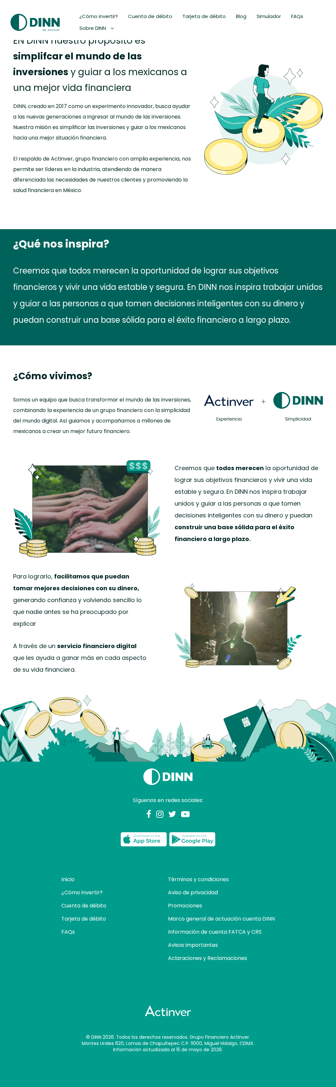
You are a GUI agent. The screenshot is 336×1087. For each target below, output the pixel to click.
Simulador (269, 16)
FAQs (297, 16)
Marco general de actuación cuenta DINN (221, 919)
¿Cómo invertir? (98, 16)
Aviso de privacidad (193, 892)
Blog (241, 16)
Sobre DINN (93, 28)
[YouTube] (185, 814)
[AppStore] (144, 839)
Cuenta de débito (150, 16)
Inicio (67, 879)
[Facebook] (148, 814)
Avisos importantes (193, 945)
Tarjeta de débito (204, 16)
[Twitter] (172, 814)
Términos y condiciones (198, 879)
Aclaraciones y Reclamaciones (207, 958)
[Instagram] (159, 814)
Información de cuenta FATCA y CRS (215, 932)
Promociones (185, 905)
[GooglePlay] (192, 839)
